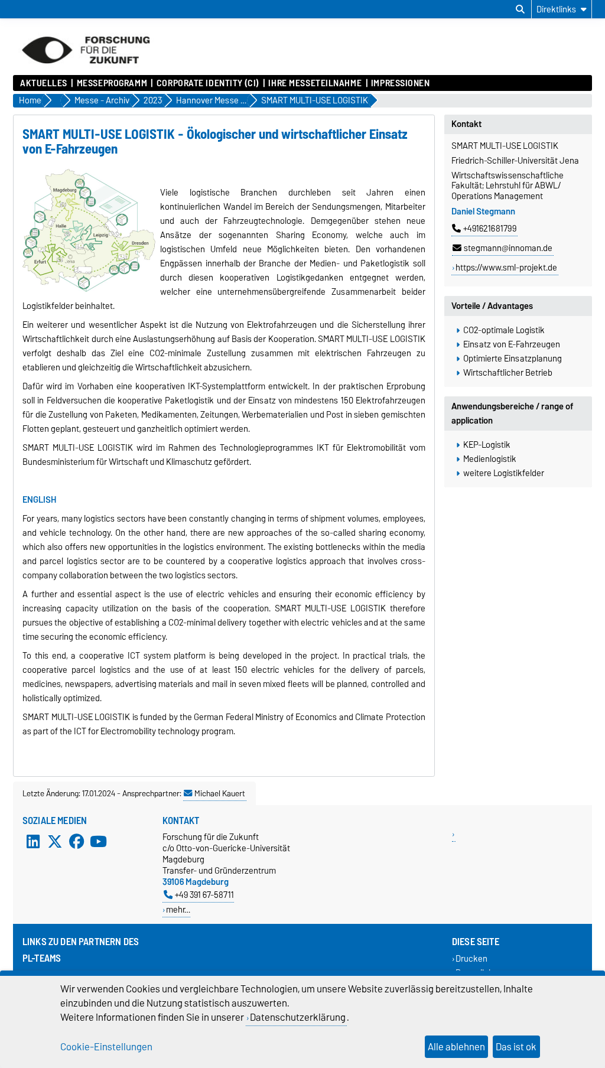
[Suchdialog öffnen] (520, 9)
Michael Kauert (219, 793)
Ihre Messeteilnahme (315, 83)
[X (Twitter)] (55, 841)
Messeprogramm (112, 83)
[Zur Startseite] (85, 69)
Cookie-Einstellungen (106, 1046)
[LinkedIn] (33, 841)
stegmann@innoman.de (508, 248)
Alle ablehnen (456, 1046)
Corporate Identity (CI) (208, 83)
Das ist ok (516, 1046)
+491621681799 (489, 229)
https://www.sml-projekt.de (506, 268)
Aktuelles (43, 83)
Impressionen (400, 83)
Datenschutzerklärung (298, 1017)
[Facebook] (76, 841)
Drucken (471, 959)
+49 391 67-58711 (204, 894)
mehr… (178, 909)
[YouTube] (98, 841)
